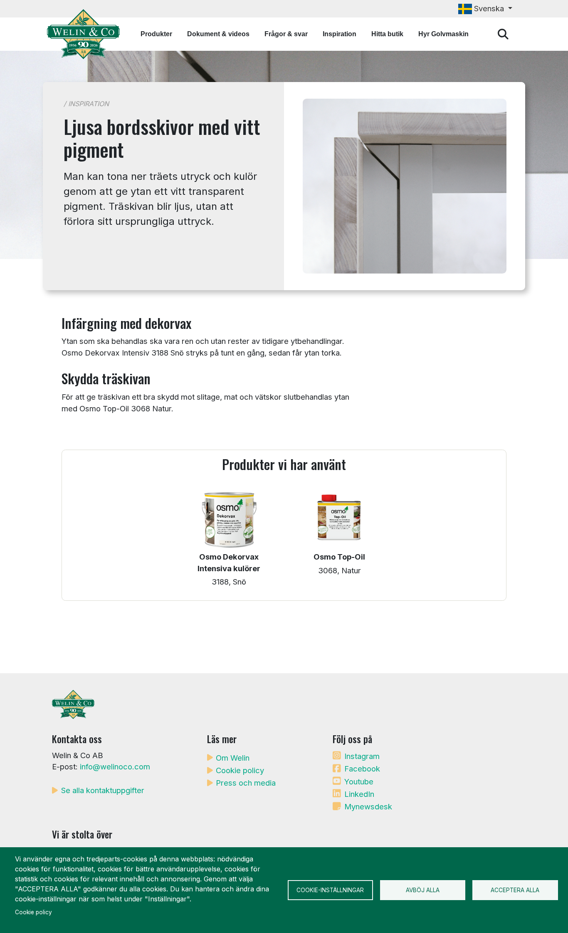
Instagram (362, 756)
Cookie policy (240, 770)
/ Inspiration (86, 104)
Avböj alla (423, 890)
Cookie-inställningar (330, 890)
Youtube (358, 781)
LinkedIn (359, 794)
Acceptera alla (515, 890)
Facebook (362, 768)
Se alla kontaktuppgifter (102, 790)
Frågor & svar (286, 33)
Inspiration (339, 33)
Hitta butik (387, 33)
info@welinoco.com (115, 766)
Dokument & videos (218, 33)
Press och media (246, 782)
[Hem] (86, 34)
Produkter (156, 33)
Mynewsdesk (368, 806)
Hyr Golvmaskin (443, 33)
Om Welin (232, 757)
